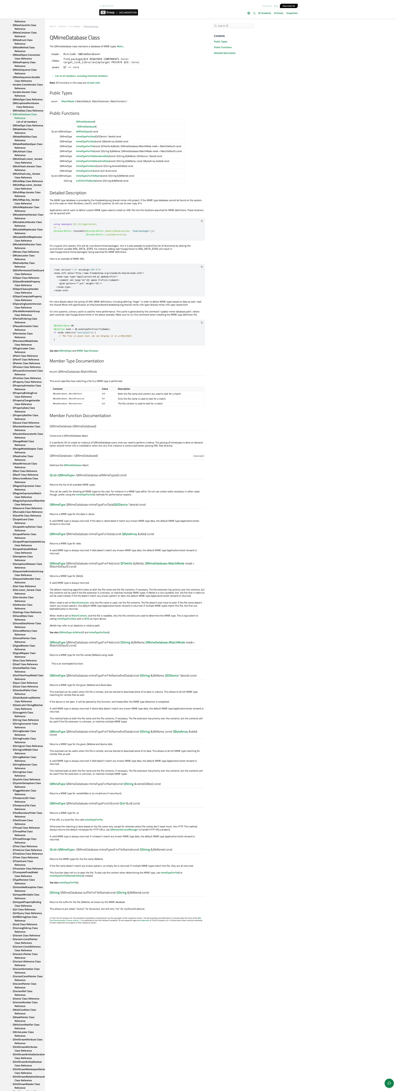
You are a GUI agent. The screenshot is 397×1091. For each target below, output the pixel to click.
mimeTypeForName (86, 166)
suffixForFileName (86, 181)
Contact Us (267, 5)
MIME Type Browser (87, 351)
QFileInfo (126, 563)
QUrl (122, 803)
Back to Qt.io (107, 6)
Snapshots (292, 13)
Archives (278, 13)
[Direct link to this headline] (74, 93)
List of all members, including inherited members (81, 76)
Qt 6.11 (53, 26)
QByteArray (129, 533)
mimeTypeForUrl (84, 171)
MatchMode (67, 101)
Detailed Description (225, 53)
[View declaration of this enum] (99, 371)
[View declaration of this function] (98, 426)
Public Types (220, 41)
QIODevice (121, 504)
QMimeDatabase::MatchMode (164, 563)
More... (121, 46)
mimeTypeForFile (85, 146)
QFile (86, 619)
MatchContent (79, 615)
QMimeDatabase (85, 121)
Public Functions (223, 47)
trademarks (144, 920)
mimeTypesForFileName (88, 176)
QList (53, 475)
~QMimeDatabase (85, 126)
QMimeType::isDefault (71, 632)
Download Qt (289, 5)
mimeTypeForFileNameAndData (92, 156)
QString (125, 642)
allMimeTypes (83, 131)
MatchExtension (80, 602)
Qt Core (63, 26)
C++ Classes (75, 26)
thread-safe (93, 83)
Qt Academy (264, 13)
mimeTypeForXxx (85, 494)
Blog (276, 5)
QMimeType (65, 351)
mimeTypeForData (85, 136)
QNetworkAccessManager (124, 829)
